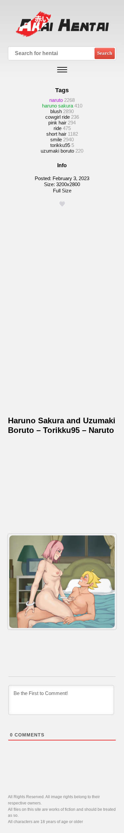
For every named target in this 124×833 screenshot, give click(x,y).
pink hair (57, 122)
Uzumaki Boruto (57, 151)
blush (56, 111)
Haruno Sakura (57, 105)
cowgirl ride (57, 117)
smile (56, 139)
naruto (56, 100)
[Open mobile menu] (62, 69)
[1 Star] (62, 204)
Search (104, 53)
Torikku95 (60, 145)
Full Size (62, 190)
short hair (56, 134)
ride (58, 128)
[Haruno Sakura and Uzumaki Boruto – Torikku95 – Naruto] (62, 581)
